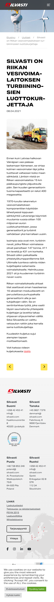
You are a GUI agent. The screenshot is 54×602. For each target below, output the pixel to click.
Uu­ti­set (26, 37)
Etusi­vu (11, 37)
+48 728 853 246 (16, 466)
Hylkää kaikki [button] (13, 595)
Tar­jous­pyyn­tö (18, 529)
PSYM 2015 (13, 512)
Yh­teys (14, 538)
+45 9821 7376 (37, 410)
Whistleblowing (15, 519)
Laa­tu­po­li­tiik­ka (14, 516)
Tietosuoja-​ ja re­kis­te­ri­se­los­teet (23, 509)
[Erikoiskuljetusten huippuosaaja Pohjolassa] (16, 5)
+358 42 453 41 (15, 410)
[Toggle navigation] (48, 5)
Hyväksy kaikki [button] (36, 589)
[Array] (8, 549)
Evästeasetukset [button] (15, 589)
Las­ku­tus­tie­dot (15, 505)
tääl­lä (27, 351)
